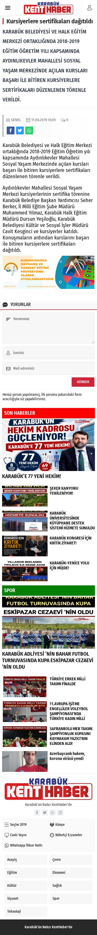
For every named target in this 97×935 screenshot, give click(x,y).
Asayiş (12, 859)
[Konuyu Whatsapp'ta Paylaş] (29, 130)
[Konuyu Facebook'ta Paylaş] (10, 130)
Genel (16, 120)
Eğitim (12, 872)
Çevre (57, 859)
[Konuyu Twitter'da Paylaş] (20, 130)
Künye (60, 824)
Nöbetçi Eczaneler (68, 835)
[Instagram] (60, 812)
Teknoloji (14, 911)
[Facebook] (37, 812)
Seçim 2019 (18, 824)
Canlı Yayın (18, 835)
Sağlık (57, 885)
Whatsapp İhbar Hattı (26, 845)
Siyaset (12, 898)
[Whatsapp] (52, 812)
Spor (56, 898)
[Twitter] (45, 812)
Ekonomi (59, 872)
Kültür (12, 885)
